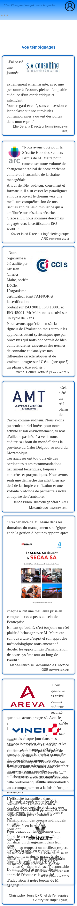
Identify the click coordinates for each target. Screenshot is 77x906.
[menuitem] (4, 15)
